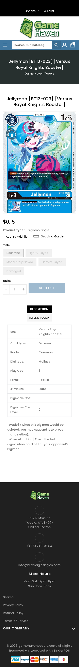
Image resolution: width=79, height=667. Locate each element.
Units (7, 280)
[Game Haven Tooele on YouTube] (47, 5)
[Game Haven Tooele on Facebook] (32, 5)
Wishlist (49, 11)
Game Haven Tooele (39, 73)
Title (6, 245)
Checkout (32, 11)
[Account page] (65, 45)
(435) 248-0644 (39, 546)
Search (8, 597)
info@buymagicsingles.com (39, 565)
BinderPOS (62, 650)
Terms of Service (16, 621)
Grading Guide (52, 236)
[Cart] (73, 45)
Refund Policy (13, 613)
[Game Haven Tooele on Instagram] (39, 5)
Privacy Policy (13, 605)
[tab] (39, 309)
